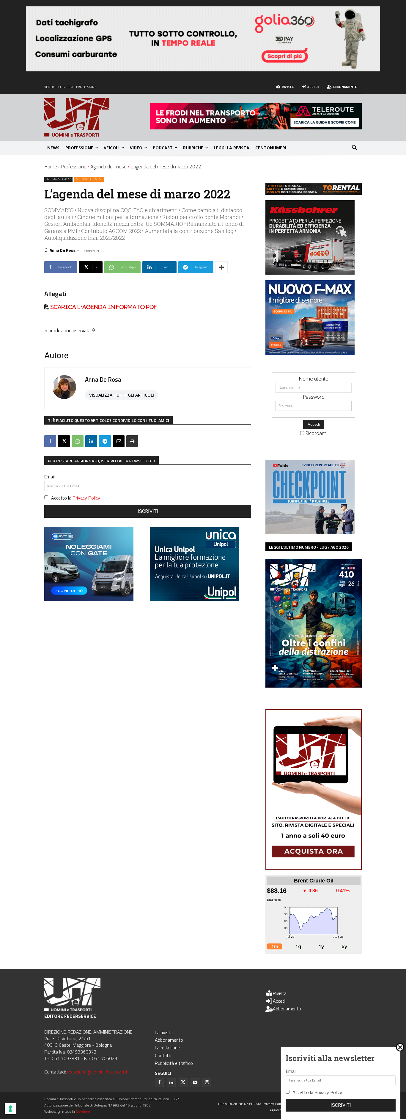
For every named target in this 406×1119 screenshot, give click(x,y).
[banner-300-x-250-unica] (194, 599)
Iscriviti (148, 511)
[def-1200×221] (203, 69)
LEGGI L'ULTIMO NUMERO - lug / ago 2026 (309, 547)
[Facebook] (50, 441)
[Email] (119, 441)
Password (314, 396)
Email (49, 476)
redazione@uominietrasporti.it (97, 1071)
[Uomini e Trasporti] (97, 117)
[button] (354, 148)
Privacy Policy (86, 497)
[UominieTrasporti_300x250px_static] (310, 272)
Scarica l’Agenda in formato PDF (103, 306)
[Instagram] (206, 1082)
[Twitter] (183, 1082)
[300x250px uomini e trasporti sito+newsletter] (310, 352)
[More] (221, 267)
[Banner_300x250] (88, 599)
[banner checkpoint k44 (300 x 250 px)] (310, 532)
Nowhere (83, 1111)
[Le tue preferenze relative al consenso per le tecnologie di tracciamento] (10, 1108)
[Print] (132, 441)
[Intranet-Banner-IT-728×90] (256, 127)
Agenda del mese (108, 166)
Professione (73, 166)
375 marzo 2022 (58, 179)
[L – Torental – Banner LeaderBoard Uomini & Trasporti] (313, 193)
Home (50, 166)
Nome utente (313, 378)
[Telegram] (105, 441)
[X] (64, 441)
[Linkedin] (91, 441)
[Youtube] (195, 1082)
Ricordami (316, 433)
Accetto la (75, 497)
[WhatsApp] (78, 441)
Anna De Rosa (62, 250)
